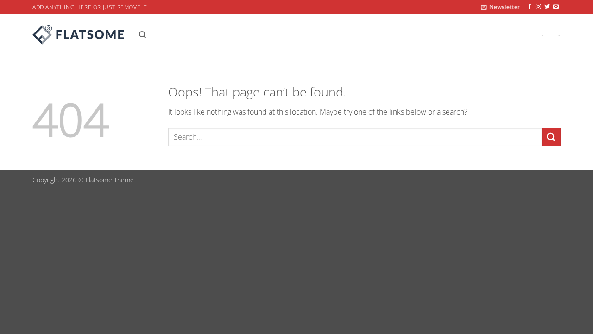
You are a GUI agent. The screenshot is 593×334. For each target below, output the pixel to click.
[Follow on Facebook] (529, 7)
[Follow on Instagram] (538, 7)
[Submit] (551, 137)
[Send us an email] (556, 7)
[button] (500, 7)
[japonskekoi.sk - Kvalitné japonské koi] (78, 35)
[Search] (142, 35)
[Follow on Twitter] (547, 7)
